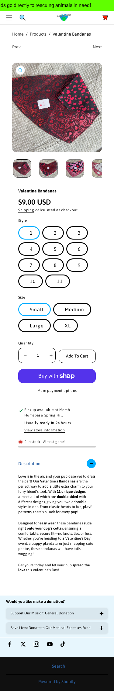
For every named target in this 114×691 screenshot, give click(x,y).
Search (58, 666)
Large (37, 325)
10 (33, 281)
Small (37, 309)
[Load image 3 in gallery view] (75, 168)
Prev (16, 46)
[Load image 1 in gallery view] (22, 168)
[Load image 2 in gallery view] (48, 168)
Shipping (26, 210)
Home (18, 34)
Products (38, 34)
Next (97, 46)
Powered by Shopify (57, 681)
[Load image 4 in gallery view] (101, 168)
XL (68, 325)
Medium (74, 309)
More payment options (57, 391)
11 (60, 281)
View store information (44, 430)
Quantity (25, 343)
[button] (9, 17)
